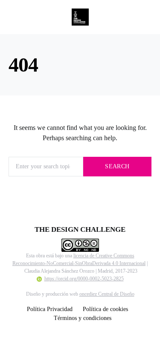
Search (117, 166)
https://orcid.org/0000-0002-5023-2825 (84, 279)
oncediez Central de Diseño (106, 294)
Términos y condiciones (82, 318)
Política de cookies (105, 309)
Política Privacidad (50, 309)
